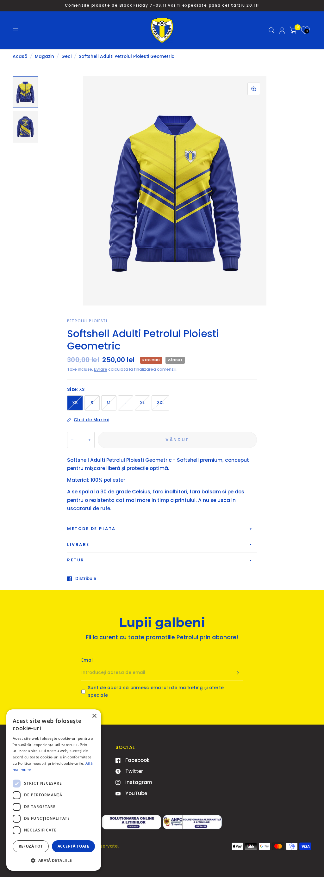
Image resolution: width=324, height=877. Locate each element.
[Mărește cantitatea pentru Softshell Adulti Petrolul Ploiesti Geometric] (89, 440)
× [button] (94, 716)
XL (142, 403)
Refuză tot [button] (31, 846)
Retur (75, 560)
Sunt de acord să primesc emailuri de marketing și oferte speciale (156, 691)
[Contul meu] (282, 30)
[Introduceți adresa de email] (236, 672)
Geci (66, 56)
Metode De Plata (91, 528)
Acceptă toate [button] (73, 846)
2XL (161, 403)
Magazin (44, 56)
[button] (54, 860)
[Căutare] (271, 30)
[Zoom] (253, 89)
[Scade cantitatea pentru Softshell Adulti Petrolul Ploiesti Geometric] (72, 440)
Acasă (20, 56)
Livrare (100, 369)
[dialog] (53, 790)
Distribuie (85, 578)
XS (75, 403)
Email (87, 660)
